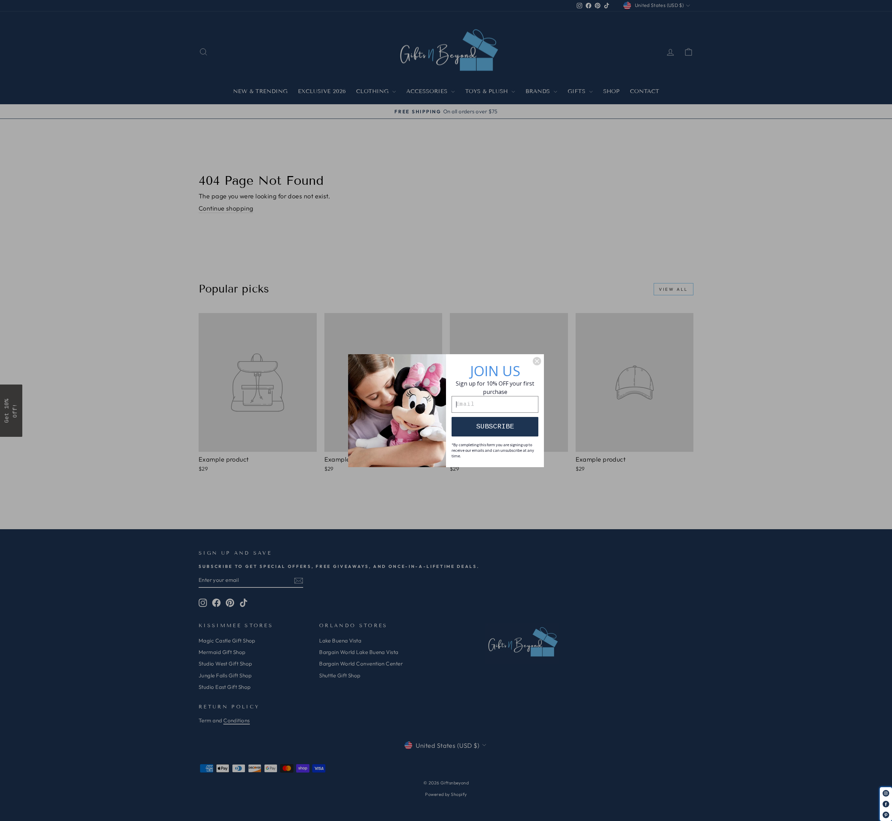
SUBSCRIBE (495, 427)
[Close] (537, 361)
